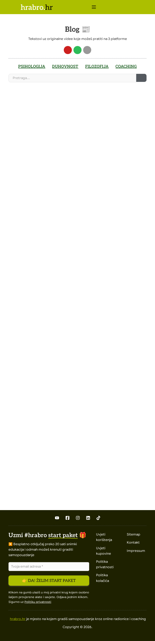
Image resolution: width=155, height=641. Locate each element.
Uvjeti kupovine (103, 551)
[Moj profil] (134, 7)
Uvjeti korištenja (104, 537)
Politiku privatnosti (37, 602)
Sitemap (133, 534)
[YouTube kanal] (57, 518)
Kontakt (133, 543)
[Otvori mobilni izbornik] (94, 7)
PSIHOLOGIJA (31, 66)
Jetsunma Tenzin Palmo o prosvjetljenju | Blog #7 (43, 279)
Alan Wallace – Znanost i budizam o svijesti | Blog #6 (108, 259)
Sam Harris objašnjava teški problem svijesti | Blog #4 (111, 378)
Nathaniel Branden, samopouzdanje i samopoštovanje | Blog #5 (41, 435)
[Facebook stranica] (67, 518)
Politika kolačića (102, 578)
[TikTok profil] (98, 518)
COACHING (126, 66)
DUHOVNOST (65, 66)
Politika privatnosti (105, 564)
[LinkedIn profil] (88, 518)
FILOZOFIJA (97, 66)
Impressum (136, 551)
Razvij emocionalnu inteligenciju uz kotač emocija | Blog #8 (109, 160)
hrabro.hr (17, 619)
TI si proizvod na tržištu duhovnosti (36, 133)
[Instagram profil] (77, 518)
